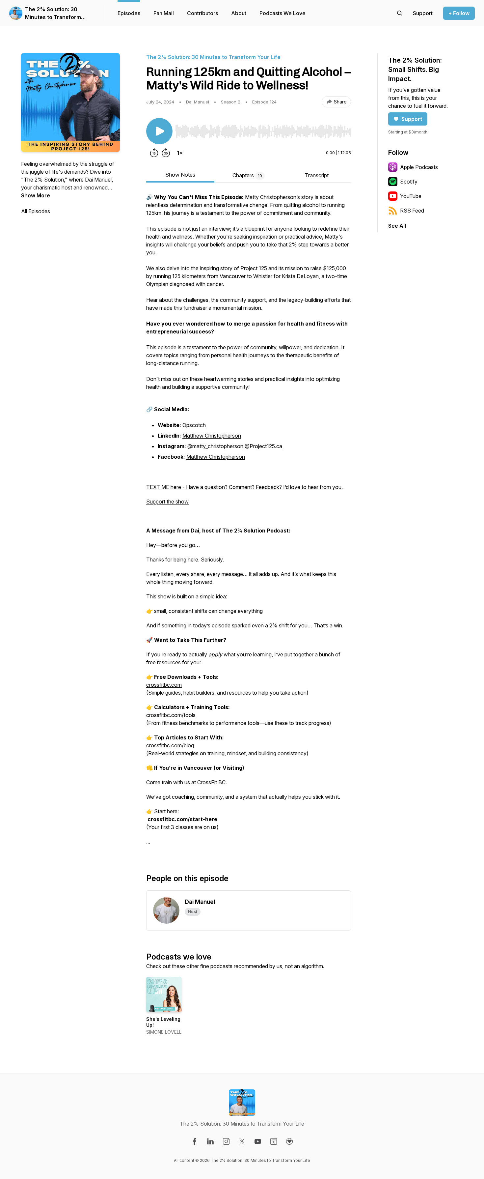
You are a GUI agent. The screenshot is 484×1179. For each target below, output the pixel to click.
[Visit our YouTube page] (258, 1141)
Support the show (167, 501)
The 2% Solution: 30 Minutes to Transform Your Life (53, 13)
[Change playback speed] (179, 153)
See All (397, 225)
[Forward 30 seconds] (166, 153)
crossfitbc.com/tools (171, 715)
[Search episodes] (399, 13)
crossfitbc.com (164, 684)
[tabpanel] (248, 522)
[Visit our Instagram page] (226, 1141)
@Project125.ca (263, 446)
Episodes (129, 13)
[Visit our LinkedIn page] (210, 1141)
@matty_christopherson (215, 446)
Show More (35, 195)
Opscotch (194, 425)
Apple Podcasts (419, 167)
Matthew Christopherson (211, 435)
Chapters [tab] (247, 175)
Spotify (408, 181)
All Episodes (35, 211)
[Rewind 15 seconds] (154, 153)
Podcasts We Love (282, 13)
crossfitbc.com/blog (170, 745)
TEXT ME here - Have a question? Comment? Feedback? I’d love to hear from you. (244, 487)
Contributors (202, 13)
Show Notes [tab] (180, 174)
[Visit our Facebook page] (194, 1141)
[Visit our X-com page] (242, 1141)
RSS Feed (412, 210)
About (238, 13)
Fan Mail (163, 13)
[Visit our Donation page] (289, 1141)
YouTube (410, 196)
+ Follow (459, 13)
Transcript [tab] (317, 175)
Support (411, 119)
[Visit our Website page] (273, 1141)
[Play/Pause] (159, 131)
